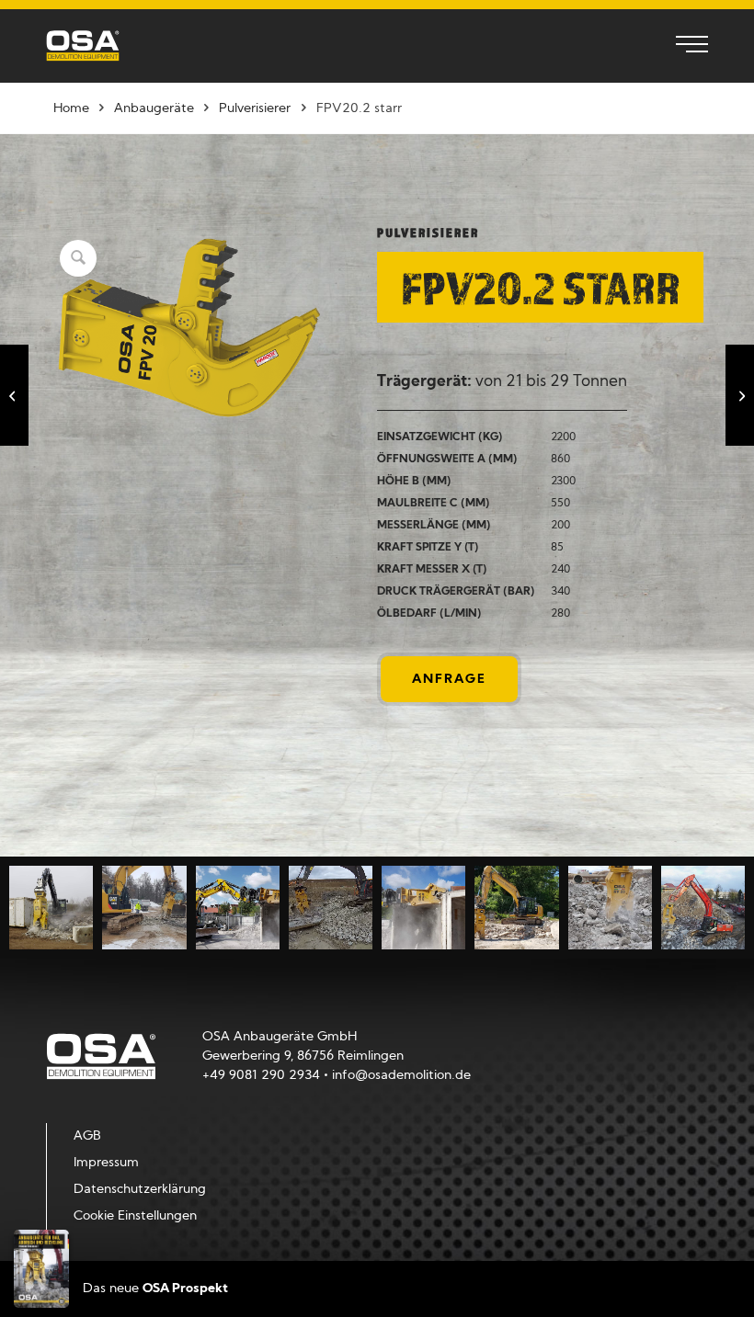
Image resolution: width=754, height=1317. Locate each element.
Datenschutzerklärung (140, 1190)
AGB (87, 1136)
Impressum (106, 1163)
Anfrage (449, 680)
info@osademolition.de (401, 1076)
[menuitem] (682, 46)
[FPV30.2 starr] (739, 395)
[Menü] (682, 46)
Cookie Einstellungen (135, 1216)
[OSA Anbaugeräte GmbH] (83, 45)
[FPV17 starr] (14, 395)
